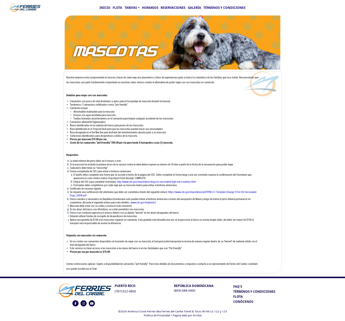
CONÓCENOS (243, 302)
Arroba (197, 315)
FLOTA (117, 8)
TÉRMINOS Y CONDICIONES (254, 291)
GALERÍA (194, 8)
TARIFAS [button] (131, 8)
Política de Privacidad (157, 315)
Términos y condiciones (224, 8)
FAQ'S (237, 286)
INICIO (105, 8)
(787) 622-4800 (125, 291)
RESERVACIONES (173, 8)
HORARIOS (150, 8)
